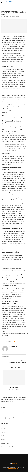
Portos (3, 439)
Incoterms (3, 428)
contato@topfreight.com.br (7, 418)
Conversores (4, 432)
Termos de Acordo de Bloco (8, 446)
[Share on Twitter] (18, 341)
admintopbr (5, 16)
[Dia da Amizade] (14, 377)
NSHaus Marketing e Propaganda (14, 468)
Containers (4, 435)
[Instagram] (22, 2)
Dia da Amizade (14, 387)
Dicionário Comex (5, 443)
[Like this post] (15, 341)
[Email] (24, 2)
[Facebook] (21, 2)
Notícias (3, 9)
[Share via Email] (21, 341)
